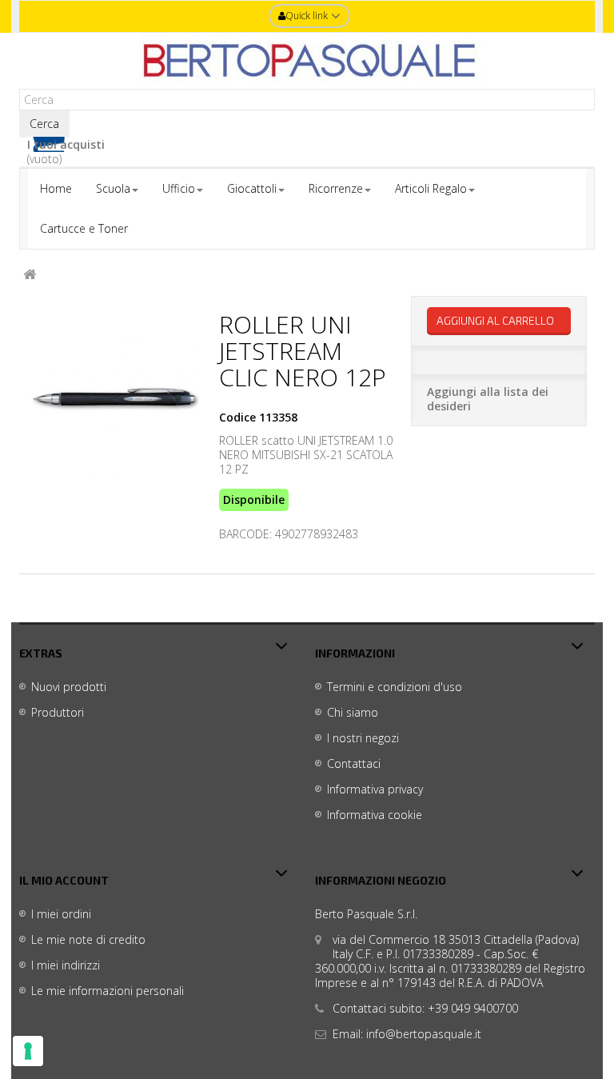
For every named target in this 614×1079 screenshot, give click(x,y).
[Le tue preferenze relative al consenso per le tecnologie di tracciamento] (28, 1051)
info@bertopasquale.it (423, 1033)
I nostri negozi (363, 737)
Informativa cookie (374, 814)
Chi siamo (352, 712)
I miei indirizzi (65, 965)
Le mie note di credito (88, 939)
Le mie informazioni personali (107, 990)
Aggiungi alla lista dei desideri (487, 399)
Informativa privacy (375, 789)
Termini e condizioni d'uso (394, 686)
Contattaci (354, 763)
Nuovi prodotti (68, 686)
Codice (237, 417)
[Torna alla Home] (29, 275)
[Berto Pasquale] (307, 61)
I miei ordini (61, 913)
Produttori (57, 712)
